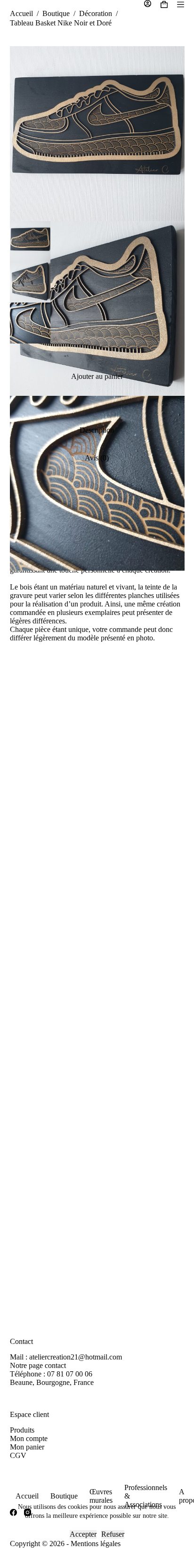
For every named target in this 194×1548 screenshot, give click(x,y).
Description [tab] (97, 430)
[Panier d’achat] (164, 4)
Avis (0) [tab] (97, 458)
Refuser (112, 1534)
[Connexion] (147, 4)
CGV (18, 1455)
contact (55, 1365)
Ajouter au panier (97, 376)
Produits (22, 1430)
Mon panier (27, 1447)
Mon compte (29, 1438)
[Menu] (180, 4)
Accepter (83, 1534)
